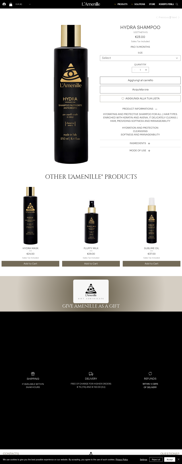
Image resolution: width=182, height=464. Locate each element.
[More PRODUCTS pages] (115, 4)
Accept (170, 459)
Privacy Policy (122, 459)
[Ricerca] (177, 4)
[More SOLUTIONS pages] (132, 4)
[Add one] (146, 70)
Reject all (156, 459)
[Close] (178, 459)
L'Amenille (91, 4)
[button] (10, 4)
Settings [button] (143, 459)
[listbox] (23, 4)
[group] (91, 227)
